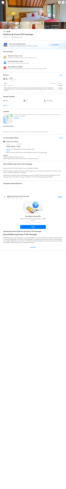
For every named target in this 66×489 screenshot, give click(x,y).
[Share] (63, 2)
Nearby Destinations (8, 126)
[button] (8, 118)
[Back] (3, 2)
